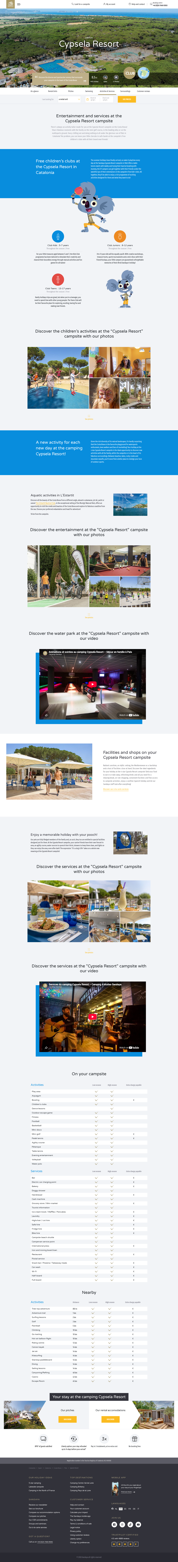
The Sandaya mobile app (80, 1516)
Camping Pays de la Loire (80, 1491)
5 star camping (35, 1483)
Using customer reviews (79, 1535)
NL (116, 1509)
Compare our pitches (37, 1516)
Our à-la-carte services (38, 1528)
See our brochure (36, 1509)
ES (125, 1509)
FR (129, 1509)
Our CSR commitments (38, 1520)
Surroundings (125, 91)
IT (138, 1509)
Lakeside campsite (36, 1487)
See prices (127, 99)
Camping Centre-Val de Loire (82, 1483)
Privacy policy (75, 1531)
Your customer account (79, 1509)
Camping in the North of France (42, 1491)
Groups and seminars (37, 1524)
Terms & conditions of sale (81, 1524)
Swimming (89, 91)
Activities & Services (107, 91)
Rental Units (52, 91)
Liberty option (75, 1539)
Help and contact (77, 1505)
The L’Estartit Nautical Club (45, 503)
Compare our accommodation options (44, 1512)
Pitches (71, 91)
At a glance (35, 91)
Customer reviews (143, 91)
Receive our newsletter (38, 1505)
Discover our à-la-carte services (116, 789)
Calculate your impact (79, 1512)
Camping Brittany (77, 1487)
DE (134, 1509)
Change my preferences (80, 1543)
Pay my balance (76, 1520)
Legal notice (75, 1528)
